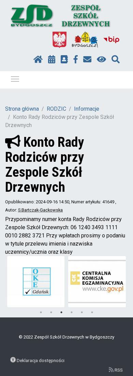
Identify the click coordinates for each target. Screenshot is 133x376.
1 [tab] (41, 312)
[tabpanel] (36, 281)
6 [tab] (92, 312)
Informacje (86, 109)
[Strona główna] (38, 59)
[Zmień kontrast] (101, 59)
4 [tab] (71, 312)
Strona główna (22, 109)
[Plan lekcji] (51, 59)
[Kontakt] (87, 59)
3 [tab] (61, 312)
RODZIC (56, 109)
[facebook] (76, 59)
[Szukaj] (115, 59)
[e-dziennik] (64, 59)
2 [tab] (51, 312)
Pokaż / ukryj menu (15, 78)
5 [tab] (81, 312)
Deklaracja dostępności (40, 360)
